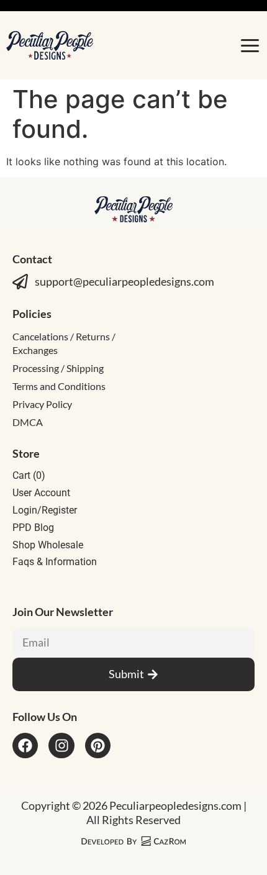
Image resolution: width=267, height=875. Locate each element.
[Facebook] (25, 745)
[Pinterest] (98, 745)
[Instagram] (61, 745)
